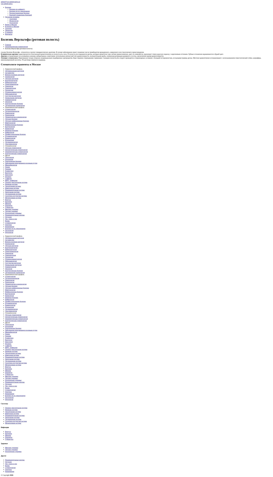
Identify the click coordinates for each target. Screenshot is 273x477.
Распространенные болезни (19, 13)
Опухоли (8, 217)
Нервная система (11, 184)
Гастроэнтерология (12, 111)
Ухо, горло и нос (11, 219)
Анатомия (13, 19)
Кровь (7, 221)
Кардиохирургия (11, 80)
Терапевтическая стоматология (16, 152)
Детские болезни (11, 119)
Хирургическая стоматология (16, 153)
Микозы (8, 203)
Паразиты (8, 205)
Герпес (7, 167)
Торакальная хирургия (13, 98)
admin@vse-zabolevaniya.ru (10, 2)
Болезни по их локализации (19, 11)
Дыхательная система (13, 186)
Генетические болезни (13, 161)
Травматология (10, 100)
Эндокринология (11, 142)
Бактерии (8, 202)
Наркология (9, 128)
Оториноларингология (13, 92)
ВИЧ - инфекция (11, 180)
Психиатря (9, 159)
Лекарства (9, 30)
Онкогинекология (11, 84)
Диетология (9, 157)
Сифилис (8, 178)
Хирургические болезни (14, 103)
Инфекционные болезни (14, 125)
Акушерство (9, 73)
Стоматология (10, 223)
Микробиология (11, 165)
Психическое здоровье (13, 213)
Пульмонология (11, 136)
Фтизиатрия (9, 140)
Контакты (8, 34)
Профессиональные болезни (15, 134)
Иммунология (10, 123)
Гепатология (9, 115)
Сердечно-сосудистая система (16, 196)
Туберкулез (9, 207)
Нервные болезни (11, 130)
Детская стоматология (13, 148)
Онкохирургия (10, 88)
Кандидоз (8, 173)
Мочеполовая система (13, 198)
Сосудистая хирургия (13, 96)
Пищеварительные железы (15, 215)
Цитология (9, 232)
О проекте (9, 32)
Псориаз (8, 177)
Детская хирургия (11, 78)
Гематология (9, 113)
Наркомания (9, 227)
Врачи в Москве (11, 25)
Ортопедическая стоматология (16, 150)
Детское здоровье (11, 211)
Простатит (9, 175)
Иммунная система (12, 188)
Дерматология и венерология (15, 117)
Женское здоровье (11, 209)
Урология (8, 102)
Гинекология (9, 77)
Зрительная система (12, 192)
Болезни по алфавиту (17, 9)
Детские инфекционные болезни (17, 121)
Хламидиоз (9, 171)
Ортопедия (9, 90)
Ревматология (10, 138)
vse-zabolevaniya (6, 4)
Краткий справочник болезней (20, 15)
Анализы (8, 28)
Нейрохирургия (11, 82)
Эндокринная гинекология (15, 105)
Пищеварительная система (15, 190)
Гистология (13, 23)
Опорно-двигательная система (16, 182)
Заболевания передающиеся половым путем (21, 163)
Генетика (8, 225)
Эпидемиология (11, 144)
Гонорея (8, 169)
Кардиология (10, 127)
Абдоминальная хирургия (14, 71)
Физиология (13, 21)
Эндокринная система (13, 194)
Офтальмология (11, 94)
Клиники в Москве (12, 26)
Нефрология (9, 132)
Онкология (9, 86)
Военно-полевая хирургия (14, 75)
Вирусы (8, 200)
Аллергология (10, 109)
